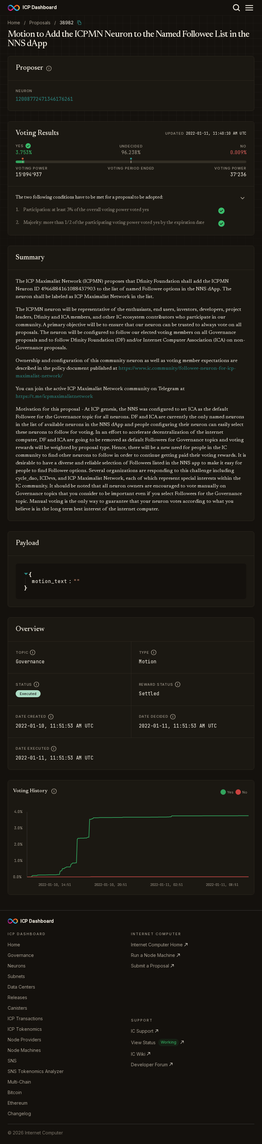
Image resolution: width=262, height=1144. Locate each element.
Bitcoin (15, 1092)
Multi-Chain (19, 1082)
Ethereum (17, 1103)
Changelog (19, 1113)
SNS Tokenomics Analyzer (36, 1071)
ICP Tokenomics (25, 1029)
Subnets (16, 976)
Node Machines (24, 1050)
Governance (21, 955)
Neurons (17, 965)
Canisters (17, 1008)
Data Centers (21, 987)
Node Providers (24, 1039)
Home (14, 944)
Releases (17, 997)
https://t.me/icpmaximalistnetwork (54, 396)
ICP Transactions (25, 1018)
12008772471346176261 (44, 99)
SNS (12, 1060)
